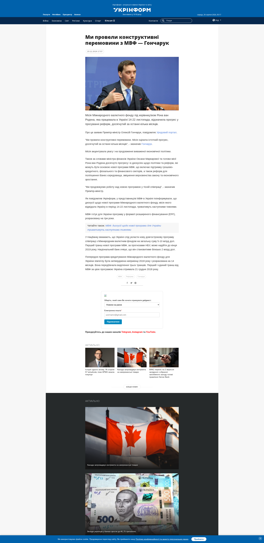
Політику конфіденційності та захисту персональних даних (162, 539)
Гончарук (146, 144)
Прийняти (199, 539)
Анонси (77, 14)
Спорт (98, 20)
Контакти (153, 20)
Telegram (126, 332)
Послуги (46, 14)
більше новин (132, 387)
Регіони (76, 20)
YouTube (150, 332)
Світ (67, 20)
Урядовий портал (167, 132)
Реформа (129, 277)
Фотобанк (56, 14)
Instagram (137, 332)
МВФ (120, 277)
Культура (87, 20)
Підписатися (113, 322)
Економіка (57, 20)
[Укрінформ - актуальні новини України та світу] (131, 9)
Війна (46, 20)
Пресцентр (67, 14)
